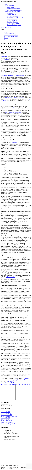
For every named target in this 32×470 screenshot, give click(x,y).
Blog (5, 39)
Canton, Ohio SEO (12, 14)
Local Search (10, 7)
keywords (25, 378)
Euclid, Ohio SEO (12, 19)
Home (5, 4)
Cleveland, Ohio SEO (13, 16)
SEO (24, 379)
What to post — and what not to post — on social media (15, 384)
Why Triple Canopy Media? (11, 36)
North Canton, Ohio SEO (14, 23)
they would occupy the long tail (13, 112)
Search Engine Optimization (14, 10)
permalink (11, 381)
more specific (10, 107)
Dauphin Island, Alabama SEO (15, 17)
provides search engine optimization (14, 97)
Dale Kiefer (6, 59)
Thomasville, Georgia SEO (14, 25)
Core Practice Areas (9, 5)
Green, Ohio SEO (12, 20)
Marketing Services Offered (11, 35)
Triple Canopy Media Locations (12, 11)
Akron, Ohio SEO (5, 412)
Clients (6, 38)
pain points (14, 142)
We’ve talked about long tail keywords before (12, 75)
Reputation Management (13, 8)
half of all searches (10, 277)
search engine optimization (15, 379)
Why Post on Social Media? (8, 382)
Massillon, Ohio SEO (12, 22)
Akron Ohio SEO (11, 13)
